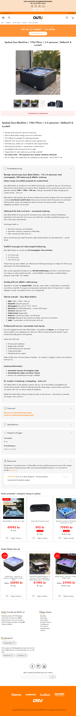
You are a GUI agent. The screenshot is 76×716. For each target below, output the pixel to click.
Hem (2, 22)
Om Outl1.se (44, 626)
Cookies (42, 630)
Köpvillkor (43, 616)
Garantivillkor (44, 620)
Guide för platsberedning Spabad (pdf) (19, 415)
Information (71, 13)
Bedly (6, 441)
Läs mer (15, 470)
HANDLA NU (38, 9)
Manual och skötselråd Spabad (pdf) (18, 413)
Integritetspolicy (45, 628)
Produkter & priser (45, 622)
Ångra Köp (43, 618)
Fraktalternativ (44, 624)
